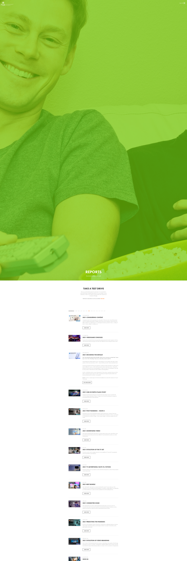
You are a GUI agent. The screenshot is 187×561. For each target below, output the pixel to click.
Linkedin (180, 3)
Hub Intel (102, 298)
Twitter (182, 3)
